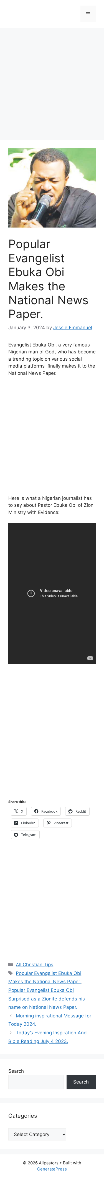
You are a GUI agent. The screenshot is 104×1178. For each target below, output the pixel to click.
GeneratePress (52, 1169)
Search (16, 1071)
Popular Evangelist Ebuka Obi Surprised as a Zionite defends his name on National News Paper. (46, 998)
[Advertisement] (52, 85)
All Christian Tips (34, 964)
